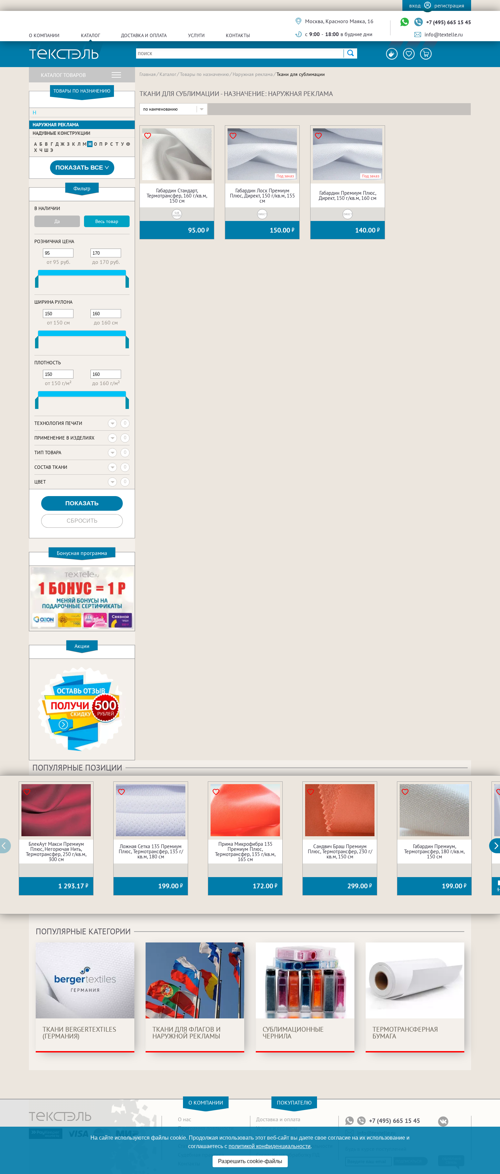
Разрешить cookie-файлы (250, 1161)
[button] (498, 845)
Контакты (238, 35)
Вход (415, 5)
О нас (184, 1119)
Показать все (79, 167)
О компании (44, 35)
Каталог (90, 35)
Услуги (196, 35)
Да (57, 221)
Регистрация (449, 5)
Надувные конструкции (61, 133)
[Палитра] (392, 54)
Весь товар (106, 221)
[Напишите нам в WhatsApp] (404, 22)
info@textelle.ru (443, 34)
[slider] (36, 283)
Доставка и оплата (144, 35)
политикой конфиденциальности (270, 1146)
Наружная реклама (56, 125)
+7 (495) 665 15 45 (448, 22)
